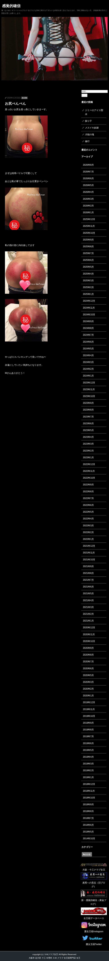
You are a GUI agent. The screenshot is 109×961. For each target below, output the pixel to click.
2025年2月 (88, 287)
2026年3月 (88, 199)
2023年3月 (88, 444)
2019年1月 (88, 777)
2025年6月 (88, 260)
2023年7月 (88, 416)
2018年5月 (88, 832)
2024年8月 (88, 328)
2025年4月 (88, 274)
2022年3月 (88, 525)
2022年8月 (88, 491)
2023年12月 (89, 382)
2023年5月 (88, 430)
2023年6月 (88, 423)
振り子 (88, 121)
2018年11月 (89, 791)
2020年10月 (89, 641)
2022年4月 (88, 518)
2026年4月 (88, 192)
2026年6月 (88, 178)
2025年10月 (89, 233)
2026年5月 (88, 185)
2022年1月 (88, 539)
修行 (87, 141)
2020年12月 (89, 627)
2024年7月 (88, 335)
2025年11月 (89, 226)
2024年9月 (88, 321)
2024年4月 (88, 355)
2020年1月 (88, 695)
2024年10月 (89, 314)
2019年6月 (88, 743)
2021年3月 (88, 607)
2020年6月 (88, 668)
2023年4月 (88, 437)
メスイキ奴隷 (92, 128)
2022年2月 (88, 532)
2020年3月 (88, 682)
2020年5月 (88, 675)
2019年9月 (88, 723)
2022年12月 (89, 464)
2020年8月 (88, 655)
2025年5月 (88, 267)
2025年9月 (88, 240)
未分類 (24, 98)
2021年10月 (89, 559)
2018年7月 (88, 818)
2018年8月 (88, 811)
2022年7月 (88, 498)
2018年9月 (88, 804)
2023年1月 (88, 457)
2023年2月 (88, 451)
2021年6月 (88, 586)
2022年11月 (89, 471)
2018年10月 (89, 797)
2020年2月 (88, 689)
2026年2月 (88, 205)
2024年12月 (89, 301)
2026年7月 (88, 171)
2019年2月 (88, 770)
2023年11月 (89, 389)
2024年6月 (88, 342)
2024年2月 (88, 369)
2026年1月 (88, 212)
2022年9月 (88, 484)
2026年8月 (88, 165)
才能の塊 (89, 134)
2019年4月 (88, 757)
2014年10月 (89, 838)
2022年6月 (88, 505)
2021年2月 (88, 614)
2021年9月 (88, 566)
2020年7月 (88, 661)
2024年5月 (88, 348)
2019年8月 (88, 729)
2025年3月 (88, 280)
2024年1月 (88, 376)
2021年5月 (88, 593)
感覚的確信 (11, 6)
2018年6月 (88, 825)
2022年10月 (89, 478)
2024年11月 (89, 308)
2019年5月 (88, 750)
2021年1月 (88, 621)
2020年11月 (89, 634)
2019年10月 (89, 716)
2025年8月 (88, 246)
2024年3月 (88, 362)
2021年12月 (89, 546)
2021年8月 (88, 573)
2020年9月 (88, 648)
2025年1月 (88, 294)
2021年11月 (89, 552)
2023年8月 (88, 410)
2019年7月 (88, 736)
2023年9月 (88, 403)
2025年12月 (89, 219)
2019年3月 (88, 763)
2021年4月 (88, 600)
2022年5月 (88, 512)
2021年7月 (88, 580)
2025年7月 (88, 253)
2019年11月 (89, 709)
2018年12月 (89, 784)
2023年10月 (89, 396)
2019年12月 (89, 702)
